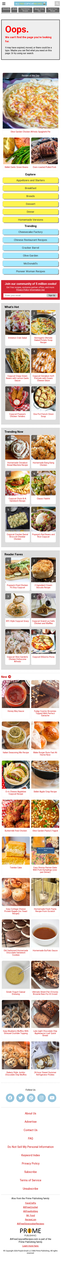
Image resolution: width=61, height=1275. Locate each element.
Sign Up (52, 295)
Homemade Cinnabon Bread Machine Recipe (17, 464)
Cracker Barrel (30, 247)
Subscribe (30, 1172)
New (4, 677)
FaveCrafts (30, 1203)
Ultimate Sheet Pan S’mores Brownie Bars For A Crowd (45, 993)
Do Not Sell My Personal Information (31, 1147)
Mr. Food (30, 1215)
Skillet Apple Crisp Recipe (45, 792)
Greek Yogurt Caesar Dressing (15, 993)
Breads (30, 196)
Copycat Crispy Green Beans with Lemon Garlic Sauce (17, 378)
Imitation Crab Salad (17, 338)
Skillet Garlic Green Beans (16, 167)
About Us (30, 1113)
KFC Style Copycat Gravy (17, 621)
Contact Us (30, 1130)
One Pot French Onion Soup (43, 415)
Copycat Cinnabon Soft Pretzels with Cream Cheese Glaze (43, 378)
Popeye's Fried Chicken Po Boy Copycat (17, 586)
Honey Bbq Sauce (16, 711)
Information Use (37, 290)
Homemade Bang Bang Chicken (43, 464)
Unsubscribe (30, 1188)
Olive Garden (30, 255)
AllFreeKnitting (30, 1211)
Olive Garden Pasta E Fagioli (45, 831)
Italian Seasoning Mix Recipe (16, 753)
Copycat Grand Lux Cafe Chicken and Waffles (43, 622)
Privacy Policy (22, 290)
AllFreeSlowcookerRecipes (30, 1223)
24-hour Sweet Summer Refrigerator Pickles (45, 1073)
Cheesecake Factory (30, 232)
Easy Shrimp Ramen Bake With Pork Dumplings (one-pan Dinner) (45, 870)
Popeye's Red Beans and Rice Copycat (43, 535)
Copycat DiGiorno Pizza (43, 657)
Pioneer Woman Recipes (30, 271)
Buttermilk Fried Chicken (16, 831)
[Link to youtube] (52, 1098)
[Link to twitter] (20, 1098)
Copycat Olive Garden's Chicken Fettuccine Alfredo (17, 659)
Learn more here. (30, 1246)
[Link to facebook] (10, 1098)
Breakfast (30, 188)
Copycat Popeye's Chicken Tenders (17, 415)
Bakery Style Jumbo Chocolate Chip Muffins (16, 1073)
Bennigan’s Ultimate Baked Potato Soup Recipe (43, 340)
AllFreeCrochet (30, 1207)
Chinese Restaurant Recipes (30, 240)
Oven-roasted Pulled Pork (44, 167)
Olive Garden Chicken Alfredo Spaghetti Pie (30, 132)
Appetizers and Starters (30, 180)
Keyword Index (30, 1155)
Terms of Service (30, 1180)
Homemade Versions (30, 219)
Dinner (30, 211)
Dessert (30, 204)
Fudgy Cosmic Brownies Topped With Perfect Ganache (45, 713)
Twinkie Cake (16, 868)
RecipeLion (30, 1219)
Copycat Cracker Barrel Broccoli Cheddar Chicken (17, 536)
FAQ (30, 1138)
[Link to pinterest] (31, 1098)
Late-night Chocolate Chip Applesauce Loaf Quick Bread (45, 1033)
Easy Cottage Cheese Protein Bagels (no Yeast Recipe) (15, 911)
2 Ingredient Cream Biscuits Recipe (43, 586)
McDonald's (31, 263)
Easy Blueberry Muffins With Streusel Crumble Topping (16, 1032)
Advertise (31, 1121)
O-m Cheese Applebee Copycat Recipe (16, 793)
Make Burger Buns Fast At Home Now (45, 754)
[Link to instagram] (41, 1098)
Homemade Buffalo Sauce (45, 951)
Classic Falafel (43, 499)
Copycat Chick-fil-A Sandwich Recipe (17, 500)
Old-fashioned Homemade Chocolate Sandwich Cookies (16, 953)
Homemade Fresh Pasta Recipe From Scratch (45, 910)
